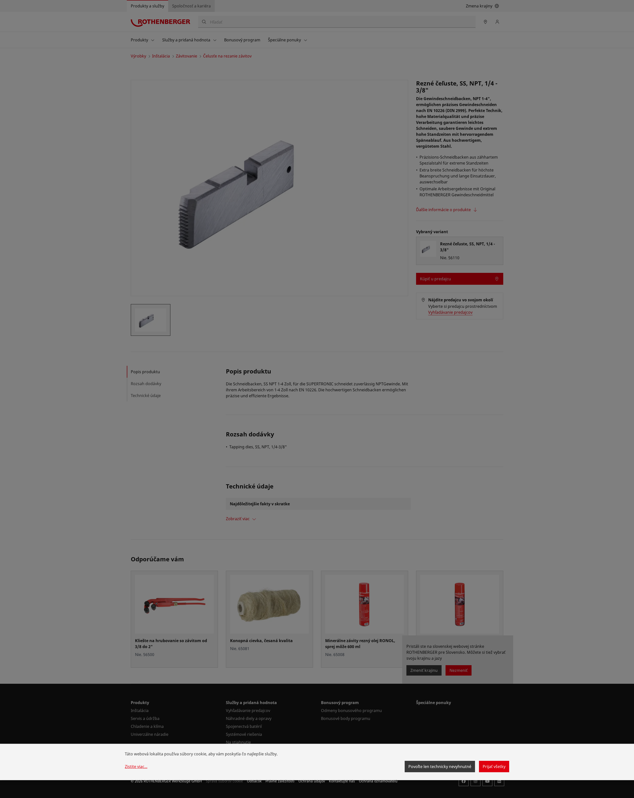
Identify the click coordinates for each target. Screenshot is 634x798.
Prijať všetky (494, 766)
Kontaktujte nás (342, 781)
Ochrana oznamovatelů (378, 781)
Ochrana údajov (311, 781)
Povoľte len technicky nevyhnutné (439, 766)
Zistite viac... (136, 766)
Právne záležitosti (279, 781)
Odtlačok (254, 781)
